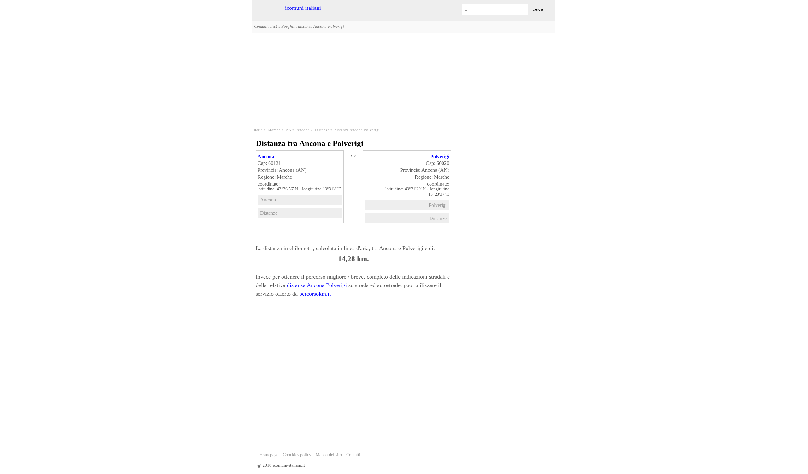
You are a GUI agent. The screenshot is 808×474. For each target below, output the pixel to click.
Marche (274, 130)
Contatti (353, 455)
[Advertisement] (404, 79)
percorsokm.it (315, 294)
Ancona (303, 130)
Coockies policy (297, 455)
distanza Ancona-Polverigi (357, 130)
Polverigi (439, 156)
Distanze (322, 130)
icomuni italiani (303, 8)
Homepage (268, 455)
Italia (258, 130)
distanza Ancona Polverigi (317, 285)
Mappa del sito (329, 455)
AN (288, 130)
